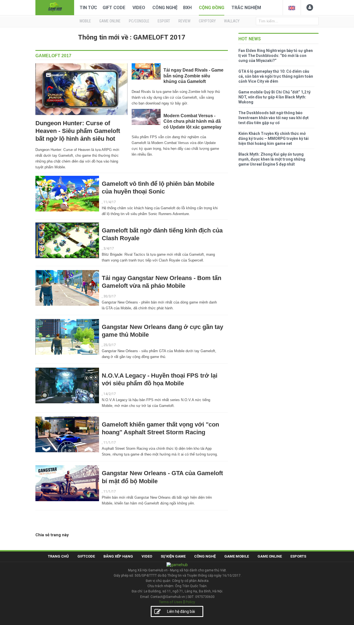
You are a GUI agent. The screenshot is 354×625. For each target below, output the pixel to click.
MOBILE (85, 21)
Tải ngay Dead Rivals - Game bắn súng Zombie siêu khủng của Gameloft (193, 76)
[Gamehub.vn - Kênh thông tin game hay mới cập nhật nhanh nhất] (55, 7)
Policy (190, 602)
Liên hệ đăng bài (181, 611)
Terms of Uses (170, 602)
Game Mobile (236, 556)
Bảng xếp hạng (118, 556)
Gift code (114, 7)
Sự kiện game (173, 556)
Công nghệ (165, 7)
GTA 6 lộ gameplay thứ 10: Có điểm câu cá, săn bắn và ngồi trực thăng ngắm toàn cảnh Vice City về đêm (275, 76)
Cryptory (207, 21)
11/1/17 (109, 442)
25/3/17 (109, 345)
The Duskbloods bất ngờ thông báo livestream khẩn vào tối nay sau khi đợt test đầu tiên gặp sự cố (273, 118)
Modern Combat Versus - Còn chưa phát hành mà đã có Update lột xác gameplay (192, 121)
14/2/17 (109, 394)
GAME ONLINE (110, 21)
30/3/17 (109, 296)
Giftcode (86, 556)
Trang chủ (58, 556)
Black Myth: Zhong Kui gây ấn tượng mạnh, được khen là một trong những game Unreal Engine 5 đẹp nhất (271, 159)
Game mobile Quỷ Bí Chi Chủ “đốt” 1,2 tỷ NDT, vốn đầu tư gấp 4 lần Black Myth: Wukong (274, 97)
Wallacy (232, 21)
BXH (187, 7)
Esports (298, 556)
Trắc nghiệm (246, 7)
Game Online (269, 556)
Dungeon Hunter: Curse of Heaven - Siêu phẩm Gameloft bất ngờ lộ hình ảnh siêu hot (77, 131)
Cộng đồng (211, 7)
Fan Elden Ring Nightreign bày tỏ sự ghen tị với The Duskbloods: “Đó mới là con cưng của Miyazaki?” (275, 55)
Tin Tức (88, 7)
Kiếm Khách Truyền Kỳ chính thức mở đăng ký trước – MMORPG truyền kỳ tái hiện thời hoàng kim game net (273, 138)
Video (138, 7)
